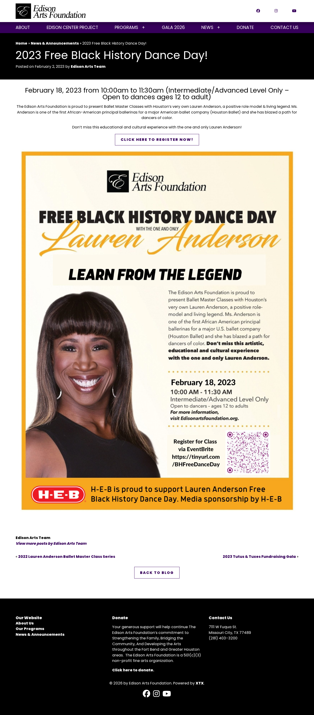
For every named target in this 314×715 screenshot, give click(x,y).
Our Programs (30, 628)
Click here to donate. (133, 670)
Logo (51, 11)
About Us (25, 623)
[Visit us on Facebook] (146, 694)
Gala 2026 (173, 27)
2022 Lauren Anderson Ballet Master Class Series (66, 556)
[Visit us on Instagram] (156, 694)
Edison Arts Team (88, 66)
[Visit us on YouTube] (167, 694)
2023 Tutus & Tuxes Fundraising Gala (259, 556)
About (23, 27)
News (207, 27)
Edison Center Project (72, 27)
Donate (245, 27)
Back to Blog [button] (157, 572)
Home (21, 43)
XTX (200, 683)
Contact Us (284, 27)
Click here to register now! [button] (157, 139)
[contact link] (262, 11)
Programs (126, 27)
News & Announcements (55, 43)
